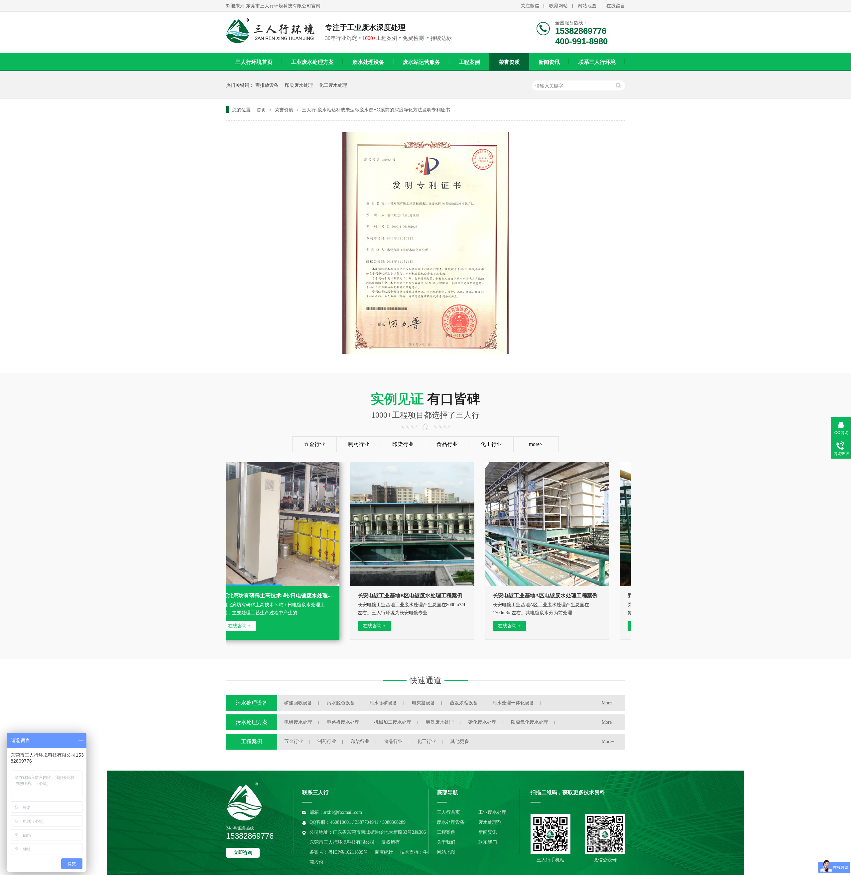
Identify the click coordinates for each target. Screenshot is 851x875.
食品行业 (447, 444)
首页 (262, 109)
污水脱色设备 (341, 702)
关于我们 (446, 842)
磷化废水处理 (482, 722)
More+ (608, 702)
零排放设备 (267, 84)
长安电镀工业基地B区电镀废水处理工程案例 (395, 595)
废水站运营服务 (421, 62)
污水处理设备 (252, 703)
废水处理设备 (368, 62)
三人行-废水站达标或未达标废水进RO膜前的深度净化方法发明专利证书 (376, 109)
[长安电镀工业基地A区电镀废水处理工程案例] (533, 524)
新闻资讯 (549, 62)
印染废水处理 (299, 84)
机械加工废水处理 (392, 722)
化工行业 (491, 444)
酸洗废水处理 (440, 722)
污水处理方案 (252, 722)
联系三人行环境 (597, 62)
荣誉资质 (509, 62)
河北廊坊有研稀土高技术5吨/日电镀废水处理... (262, 595)
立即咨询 (243, 852)
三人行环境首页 (254, 62)
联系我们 (487, 842)
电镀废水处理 (298, 722)
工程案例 (469, 62)
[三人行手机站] (550, 834)
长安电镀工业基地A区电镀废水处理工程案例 (530, 595)
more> (536, 444)
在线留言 (615, 5)
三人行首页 (448, 812)
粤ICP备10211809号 (348, 852)
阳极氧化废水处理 (529, 722)
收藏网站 (558, 5)
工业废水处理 (492, 812)
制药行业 (358, 444)
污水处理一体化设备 (513, 702)
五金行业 (314, 444)
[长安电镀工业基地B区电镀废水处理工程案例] (398, 524)
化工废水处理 (333, 84)
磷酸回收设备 (298, 702)
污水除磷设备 (383, 702)
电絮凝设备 (423, 702)
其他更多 (459, 741)
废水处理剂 (490, 822)
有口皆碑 (425, 405)
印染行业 (403, 444)
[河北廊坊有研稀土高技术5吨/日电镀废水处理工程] (263, 524)
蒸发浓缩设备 (464, 702)
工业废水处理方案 (312, 62)
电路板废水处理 (343, 722)
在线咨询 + (360, 625)
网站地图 (587, 5)
